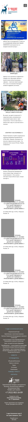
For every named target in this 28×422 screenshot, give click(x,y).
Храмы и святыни (14, 363)
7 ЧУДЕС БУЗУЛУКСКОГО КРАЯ (14, 329)
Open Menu (25, 5)
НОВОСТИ (14, 355)
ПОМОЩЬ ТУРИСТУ (14, 371)
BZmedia (14, 419)
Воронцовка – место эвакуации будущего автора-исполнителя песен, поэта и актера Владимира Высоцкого (14, 351)
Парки (14, 365)
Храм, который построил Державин (14, 343)
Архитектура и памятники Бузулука (14, 334)
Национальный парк (14, 331)
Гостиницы (14, 367)
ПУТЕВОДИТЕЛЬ (14, 358)
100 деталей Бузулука (14, 361)
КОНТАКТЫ (14, 374)
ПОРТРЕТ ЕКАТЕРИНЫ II (14, 132)
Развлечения (14, 369)
